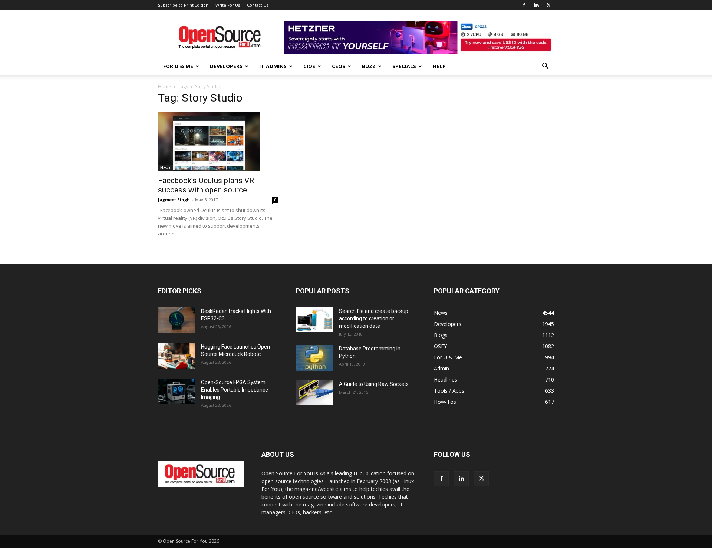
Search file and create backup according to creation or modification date (373, 318)
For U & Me (178, 66)
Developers (226, 66)
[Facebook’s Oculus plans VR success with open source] (218, 141)
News (165, 168)
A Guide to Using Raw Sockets (374, 384)
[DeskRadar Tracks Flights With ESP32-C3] (176, 320)
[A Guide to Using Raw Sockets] (314, 392)
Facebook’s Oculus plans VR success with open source (206, 185)
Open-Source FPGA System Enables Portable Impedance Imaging (234, 389)
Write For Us (227, 5)
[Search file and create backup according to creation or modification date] (314, 319)
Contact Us (257, 5)
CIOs (309, 66)
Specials (404, 66)
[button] (545, 66)
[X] (548, 5)
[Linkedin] (536, 5)
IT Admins (273, 66)
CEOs (338, 66)
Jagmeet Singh (174, 199)
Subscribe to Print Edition (183, 5)
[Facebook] (524, 5)
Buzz (369, 66)
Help (439, 66)
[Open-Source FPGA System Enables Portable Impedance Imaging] (176, 391)
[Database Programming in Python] (314, 358)
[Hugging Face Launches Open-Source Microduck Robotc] (176, 356)
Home (164, 86)
